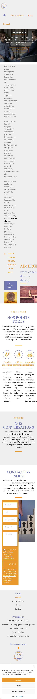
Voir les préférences (18, 691)
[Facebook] (18, 648)
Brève (18, 605)
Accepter (19, 680)
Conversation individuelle (18, 620)
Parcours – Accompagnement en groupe (18, 624)
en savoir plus (18, 50)
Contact (18, 609)
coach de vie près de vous (17, 434)
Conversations (18, 601)
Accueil (18, 597)
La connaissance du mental (18, 636)
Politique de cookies (17, 696)
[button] (34, 666)
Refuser (18, 686)
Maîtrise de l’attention (18, 628)
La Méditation (18, 632)
